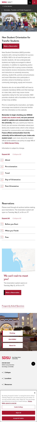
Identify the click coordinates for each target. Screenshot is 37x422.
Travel (7, 173)
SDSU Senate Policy (12, 143)
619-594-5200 (6, 363)
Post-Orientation (12, 186)
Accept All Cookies (18, 418)
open (30, 2)
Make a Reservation (12, 292)
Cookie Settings (18, 407)
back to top (33, 364)
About (7, 160)
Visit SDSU (12, 339)
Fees (7, 237)
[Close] (35, 393)
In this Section (8, 6)
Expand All (6, 154)
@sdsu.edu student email (11, 117)
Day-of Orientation (13, 179)
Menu (34, 2)
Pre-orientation (11, 166)
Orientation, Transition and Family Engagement (17, 10)
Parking (12, 333)
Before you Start (11, 224)
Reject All (18, 413)
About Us (12, 345)
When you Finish (12, 230)
